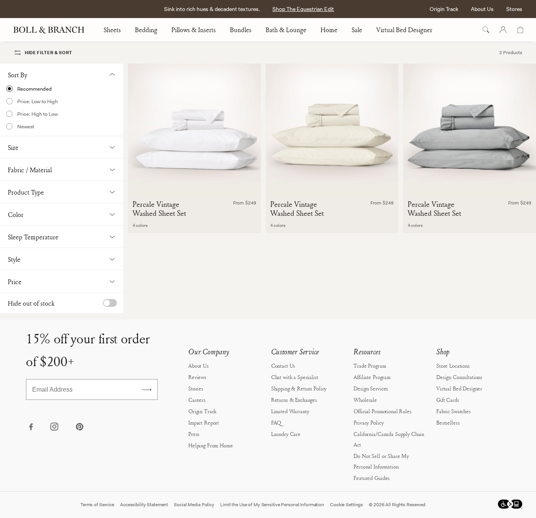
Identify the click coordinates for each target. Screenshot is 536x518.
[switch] (110, 303)
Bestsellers (447, 422)
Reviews (197, 377)
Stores (514, 9)
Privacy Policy (368, 422)
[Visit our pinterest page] (79, 427)
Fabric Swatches (453, 411)
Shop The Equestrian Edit (303, 9)
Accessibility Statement (144, 505)
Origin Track (444, 9)
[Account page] (503, 30)
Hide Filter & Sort (48, 52)
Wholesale (365, 399)
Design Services (371, 388)
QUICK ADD (194, 184)
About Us (482, 9)
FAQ (276, 422)
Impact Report (203, 422)
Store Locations (453, 365)
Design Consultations (459, 377)
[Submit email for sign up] (146, 389)
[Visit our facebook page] (30, 427)
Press (193, 434)
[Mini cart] (520, 30)
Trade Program (370, 365)
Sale (357, 29)
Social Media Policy (194, 505)
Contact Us (283, 365)
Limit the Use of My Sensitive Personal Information (272, 505)
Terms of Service (97, 505)
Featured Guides (372, 478)
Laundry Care (286, 434)
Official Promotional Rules (382, 411)
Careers (197, 399)
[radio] (61, 89)
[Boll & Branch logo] (53, 30)
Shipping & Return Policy (299, 388)
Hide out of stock (31, 303)
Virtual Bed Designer (404, 29)
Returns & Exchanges (294, 399)
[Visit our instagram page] (55, 427)
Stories (195, 388)
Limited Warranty (290, 411)
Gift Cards (447, 399)
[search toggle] (485, 30)
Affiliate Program (372, 377)
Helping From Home (210, 445)
